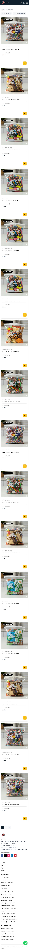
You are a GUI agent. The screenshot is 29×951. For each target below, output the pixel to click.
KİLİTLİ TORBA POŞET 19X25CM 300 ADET (10, 150)
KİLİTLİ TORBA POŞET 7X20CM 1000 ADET (10, 99)
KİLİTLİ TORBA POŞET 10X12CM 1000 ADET (11, 553)
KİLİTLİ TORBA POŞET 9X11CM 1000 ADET (10, 452)
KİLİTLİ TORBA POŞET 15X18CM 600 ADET (10, 301)
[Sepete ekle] (25, 63)
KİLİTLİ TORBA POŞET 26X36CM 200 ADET (11, 401)
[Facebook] (2, 855)
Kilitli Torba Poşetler (7, 47)
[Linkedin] (12, 855)
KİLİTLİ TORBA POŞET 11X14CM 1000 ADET (10, 804)
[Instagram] (8, 855)
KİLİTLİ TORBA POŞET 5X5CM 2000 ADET (10, 754)
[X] (5, 855)
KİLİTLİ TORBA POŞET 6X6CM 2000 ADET (10, 200)
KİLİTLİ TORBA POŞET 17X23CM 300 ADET (10, 250)
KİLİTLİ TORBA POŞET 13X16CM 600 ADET (10, 704)
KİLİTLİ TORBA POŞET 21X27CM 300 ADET (10, 49)
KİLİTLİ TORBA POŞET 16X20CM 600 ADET (11, 351)
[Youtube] (15, 855)
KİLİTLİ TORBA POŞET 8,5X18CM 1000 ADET (11, 502)
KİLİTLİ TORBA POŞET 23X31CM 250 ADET (10, 653)
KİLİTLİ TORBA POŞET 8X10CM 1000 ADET (10, 603)
